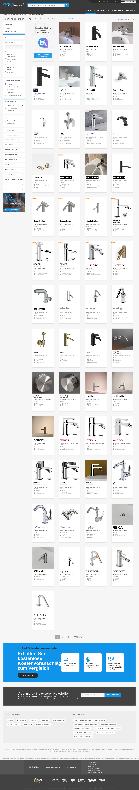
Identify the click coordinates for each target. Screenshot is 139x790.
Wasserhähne (34, 720)
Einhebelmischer (21, 720)
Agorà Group (11, 54)
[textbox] (46, 5)
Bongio (10, 70)
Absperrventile (45, 720)
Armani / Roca (11, 59)
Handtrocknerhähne (58, 720)
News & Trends (117, 10)
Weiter (77, 636)
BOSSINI (10, 72)
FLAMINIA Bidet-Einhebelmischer (83, 736)
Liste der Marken (92, 762)
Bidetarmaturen (28, 724)
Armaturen (10, 720)
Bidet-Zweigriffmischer (14, 724)
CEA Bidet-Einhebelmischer (108, 724)
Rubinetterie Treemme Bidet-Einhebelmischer (107, 728)
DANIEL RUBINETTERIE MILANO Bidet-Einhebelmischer (89, 720)
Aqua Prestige (11, 56)
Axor (9, 61)
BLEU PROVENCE (13, 67)
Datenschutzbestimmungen (35, 698)
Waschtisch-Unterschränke (43, 724)
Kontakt (43, 69)
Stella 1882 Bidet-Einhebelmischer (83, 732)
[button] (14, 42)
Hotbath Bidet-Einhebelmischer (82, 728)
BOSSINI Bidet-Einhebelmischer (105, 732)
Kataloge (101, 10)
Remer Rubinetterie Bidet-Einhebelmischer (85, 724)
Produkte (89, 10)
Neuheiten (10, 37)
